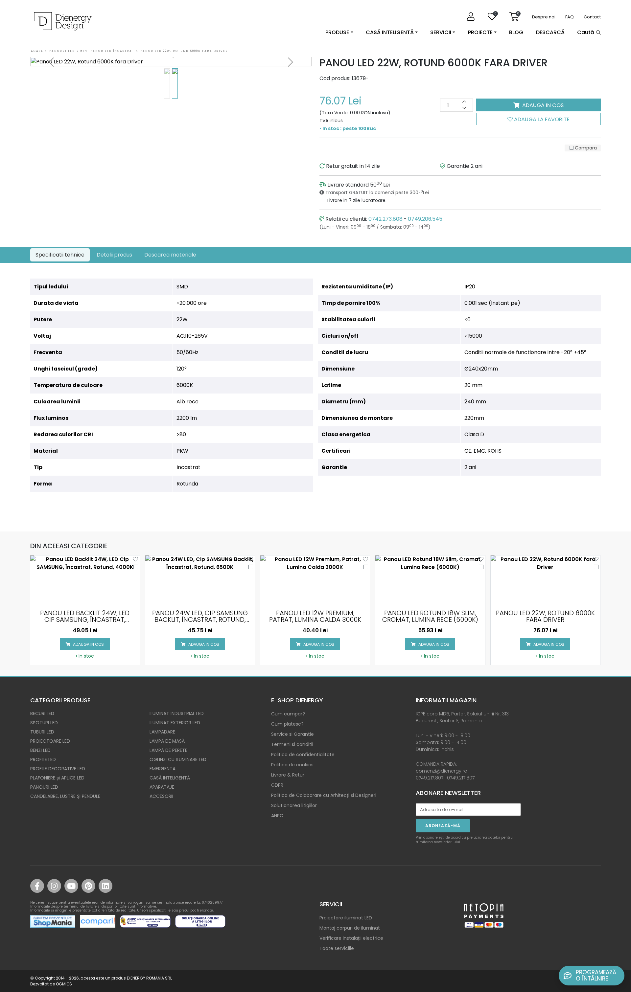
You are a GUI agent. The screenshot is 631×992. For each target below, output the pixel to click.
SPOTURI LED (44, 723)
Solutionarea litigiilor (294, 805)
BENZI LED (40, 750)
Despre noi (543, 17)
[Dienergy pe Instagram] (54, 886)
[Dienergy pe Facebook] (37, 886)
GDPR (277, 785)
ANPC (277, 815)
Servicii (440, 32)
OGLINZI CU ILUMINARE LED (178, 759)
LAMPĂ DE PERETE (168, 750)
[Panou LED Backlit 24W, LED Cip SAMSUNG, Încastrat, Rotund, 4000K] (85, 580)
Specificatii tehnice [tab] (59, 255)
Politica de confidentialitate (303, 754)
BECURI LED (42, 713)
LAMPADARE (162, 732)
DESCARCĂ (550, 32)
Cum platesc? (287, 724)
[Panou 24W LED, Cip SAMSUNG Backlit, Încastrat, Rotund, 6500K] (200, 580)
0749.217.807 (429, 778)
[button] (51, 62)
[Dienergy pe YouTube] (71, 886)
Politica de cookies (292, 764)
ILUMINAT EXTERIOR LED (175, 723)
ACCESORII (161, 796)
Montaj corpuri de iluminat (349, 928)
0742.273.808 (385, 219)
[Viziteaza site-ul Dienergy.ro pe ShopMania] (52, 921)
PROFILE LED (43, 759)
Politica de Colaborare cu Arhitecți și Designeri (323, 795)
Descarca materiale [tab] (170, 255)
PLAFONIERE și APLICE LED (57, 778)
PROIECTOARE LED (50, 741)
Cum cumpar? (288, 713)
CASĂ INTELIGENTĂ (170, 778)
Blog (516, 32)
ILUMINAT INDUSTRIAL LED (177, 713)
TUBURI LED (42, 732)
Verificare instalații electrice (351, 938)
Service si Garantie (292, 734)
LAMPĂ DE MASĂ (167, 741)
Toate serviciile (336, 948)
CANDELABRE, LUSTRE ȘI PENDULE (65, 796)
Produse (337, 32)
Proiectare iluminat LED (345, 917)
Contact (592, 17)
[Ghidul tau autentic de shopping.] (97, 921)
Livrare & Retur (287, 775)
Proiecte (480, 32)
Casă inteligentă (390, 32)
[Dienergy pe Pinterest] (88, 886)
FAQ (569, 17)
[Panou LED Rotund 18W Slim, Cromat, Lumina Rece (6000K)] (430, 580)
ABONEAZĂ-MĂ (442, 825)
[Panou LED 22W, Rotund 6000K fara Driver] (171, 61)
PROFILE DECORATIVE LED (57, 769)
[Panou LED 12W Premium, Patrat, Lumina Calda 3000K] (315, 580)
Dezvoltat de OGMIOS (51, 984)
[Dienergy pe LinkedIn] (105, 886)
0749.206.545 (425, 219)
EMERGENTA (162, 769)
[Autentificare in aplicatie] (472, 17)
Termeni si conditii (292, 744)
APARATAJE (162, 787)
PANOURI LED (44, 787)
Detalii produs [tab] (114, 255)
